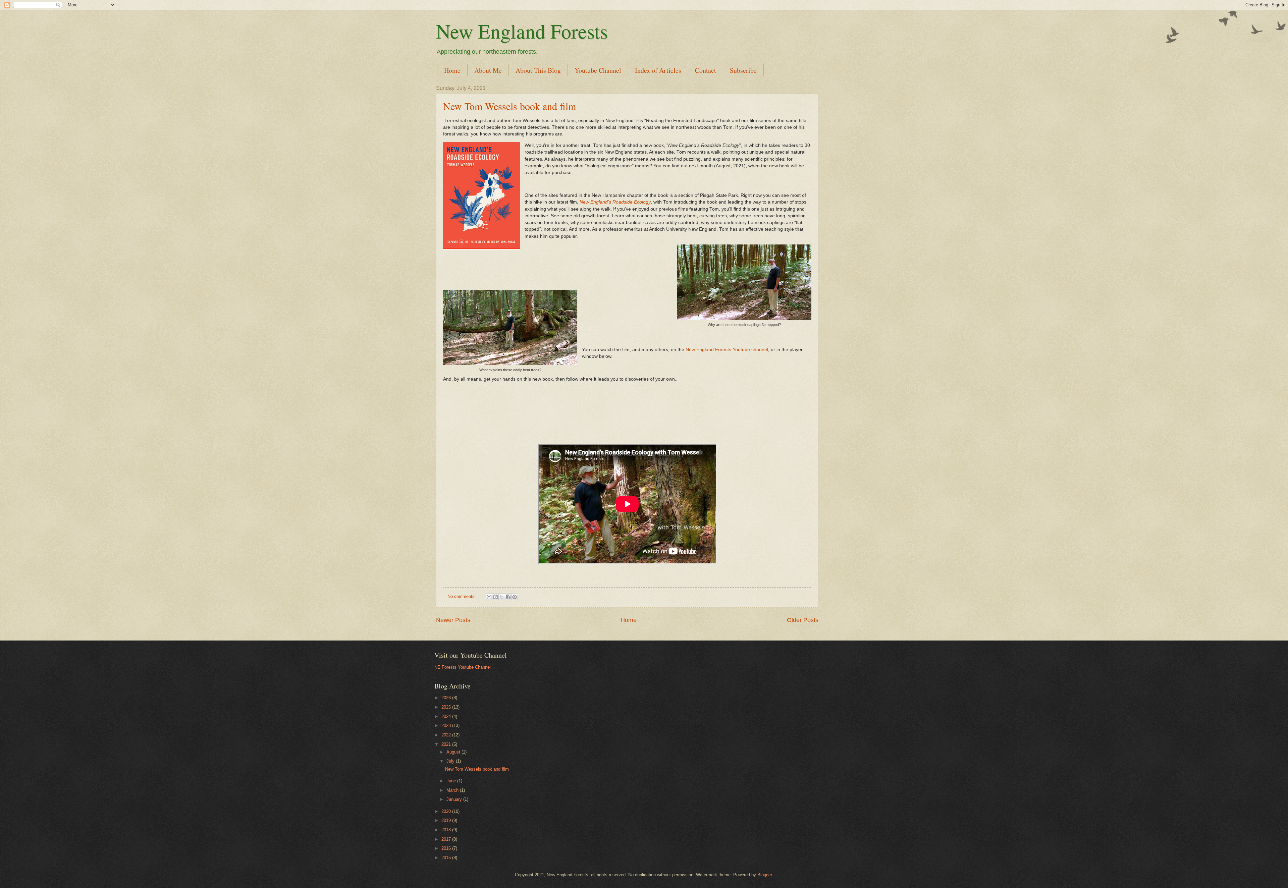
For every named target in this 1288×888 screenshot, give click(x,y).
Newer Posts (453, 620)
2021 (446, 744)
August (454, 752)
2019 (446, 820)
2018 (446, 829)
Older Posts (802, 620)
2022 (446, 734)
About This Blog (538, 70)
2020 (446, 811)
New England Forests (522, 30)
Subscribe (743, 70)
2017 (446, 839)
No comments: (462, 596)
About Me (488, 70)
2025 (446, 707)
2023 (446, 725)
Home (452, 70)
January (454, 799)
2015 (446, 857)
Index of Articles (658, 70)
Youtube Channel (598, 70)
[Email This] (489, 597)
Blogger (764, 874)
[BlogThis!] (495, 597)
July (451, 761)
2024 (446, 716)
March (453, 790)
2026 (446, 697)
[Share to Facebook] (508, 597)
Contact (705, 70)
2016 (446, 848)
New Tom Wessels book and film (509, 106)
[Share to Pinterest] (514, 597)
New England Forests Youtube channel (727, 349)
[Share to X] (501, 597)
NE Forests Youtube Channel (462, 667)
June (451, 780)
